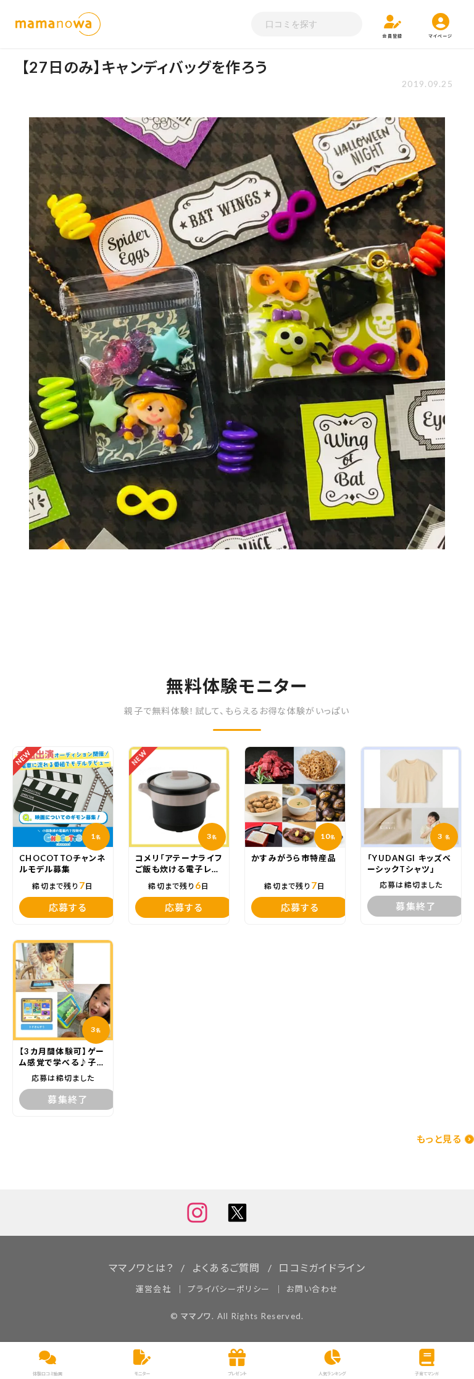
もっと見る (439, 1138)
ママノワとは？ (141, 1267)
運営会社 (153, 1289)
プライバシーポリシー (229, 1289)
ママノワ (196, 1316)
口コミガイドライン (322, 1267)
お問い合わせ (312, 1289)
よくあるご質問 (226, 1267)
